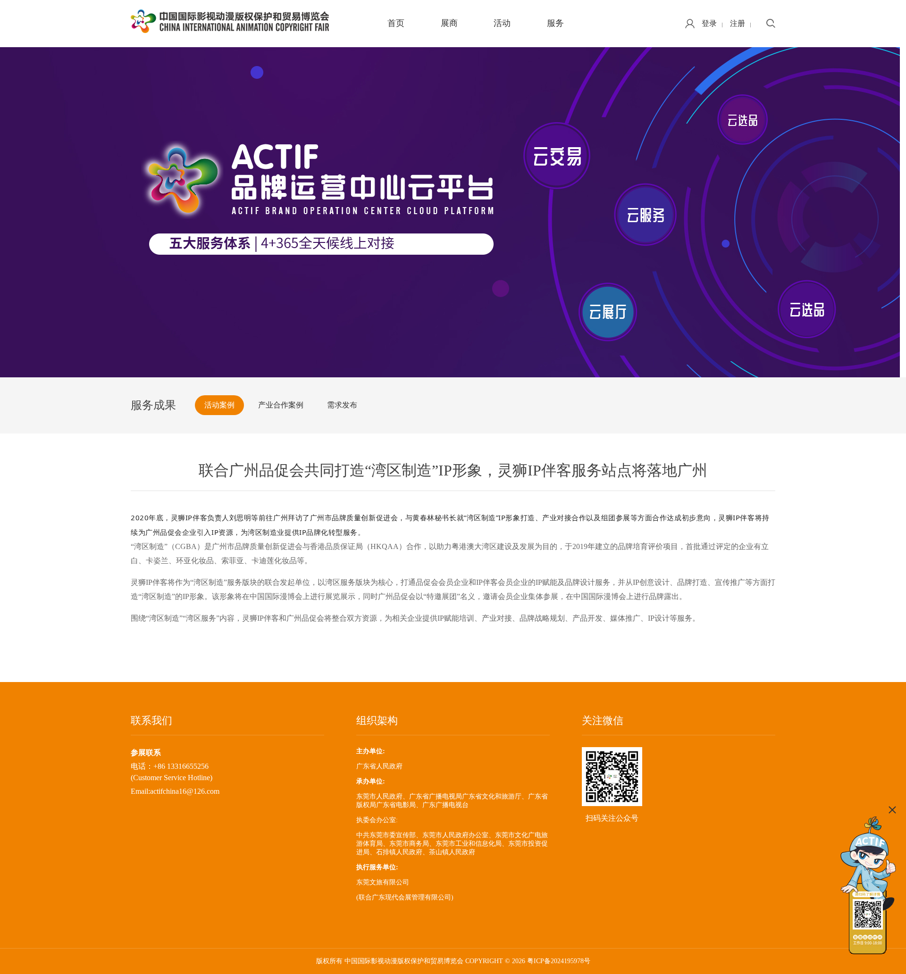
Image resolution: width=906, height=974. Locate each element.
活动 (502, 23)
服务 (555, 23)
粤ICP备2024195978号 (558, 961)
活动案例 (219, 405)
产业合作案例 (280, 405)
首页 (395, 23)
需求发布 (342, 405)
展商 (449, 23)
